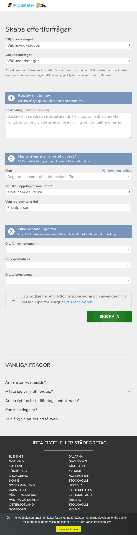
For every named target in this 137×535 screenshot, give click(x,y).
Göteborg (17, 509)
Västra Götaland (24, 500)
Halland (16, 466)
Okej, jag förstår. (68, 529)
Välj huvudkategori (19, 39)
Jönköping (18, 471)
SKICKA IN (109, 316)
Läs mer (75, 521)
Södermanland (22, 485)
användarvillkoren (76, 302)
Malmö (74, 509)
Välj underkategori (18, 55)
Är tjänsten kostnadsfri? (25, 382)
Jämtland (76, 466)
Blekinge (16, 456)
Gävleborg (77, 461)
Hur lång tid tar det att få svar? (31, 419)
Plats (9, 171)
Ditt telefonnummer (19, 274)
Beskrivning (27, 110)
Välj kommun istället (117, 171)
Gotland (16, 461)
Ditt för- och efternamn (21, 244)
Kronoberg (18, 476)
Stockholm (78, 480)
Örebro (74, 500)
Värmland (17, 490)
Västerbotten (80, 490)
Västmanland (80, 495)
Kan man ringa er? (21, 409)
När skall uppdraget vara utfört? (28, 186)
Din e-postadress (17, 259)
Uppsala (75, 485)
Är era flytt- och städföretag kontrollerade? (42, 400)
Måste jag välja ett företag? (29, 391)
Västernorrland (23, 495)
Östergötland (21, 505)
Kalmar (74, 471)
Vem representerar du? (21, 201)
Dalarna (75, 456)
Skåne (14, 480)
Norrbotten (78, 476)
